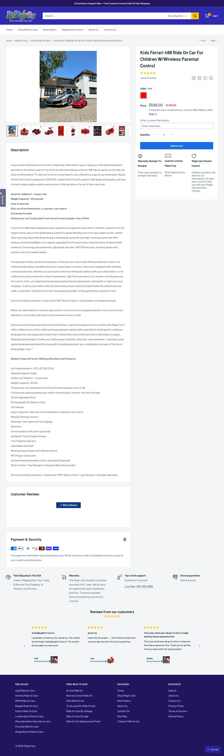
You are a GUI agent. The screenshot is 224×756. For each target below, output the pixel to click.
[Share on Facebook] (194, 77)
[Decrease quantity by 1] (155, 134)
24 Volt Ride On (74, 690)
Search (172, 690)
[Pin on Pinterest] (199, 77)
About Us (93, 29)
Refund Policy (175, 716)
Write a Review (71, 506)
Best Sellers (50, 29)
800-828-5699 (145, 586)
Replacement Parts (72, 29)
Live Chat (130, 586)
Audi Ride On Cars (25, 690)
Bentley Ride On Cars (26, 695)
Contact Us (110, 29)
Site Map (122, 716)
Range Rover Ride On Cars (29, 731)
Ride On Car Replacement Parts (83, 721)
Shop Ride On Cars (28, 29)
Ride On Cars (21, 40)
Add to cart (177, 145)
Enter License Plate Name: (155, 120)
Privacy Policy (176, 705)
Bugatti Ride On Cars (26, 705)
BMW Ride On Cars (25, 700)
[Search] (195, 15)
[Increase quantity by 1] (172, 134)
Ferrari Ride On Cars (40, 40)
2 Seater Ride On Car (128, 721)
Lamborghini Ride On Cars (29, 716)
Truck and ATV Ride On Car (80, 705)
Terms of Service (177, 711)
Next (213, 40)
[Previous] (24, 646)
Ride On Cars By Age (77, 716)
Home (9, 29)
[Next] (199, 646)
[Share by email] (211, 77)
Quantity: (145, 134)
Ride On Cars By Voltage (79, 711)
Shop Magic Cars (126, 695)
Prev (203, 40)
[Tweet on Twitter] (205, 77)
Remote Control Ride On (79, 695)
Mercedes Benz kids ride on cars (32, 721)
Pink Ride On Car (75, 700)
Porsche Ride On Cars (27, 726)
